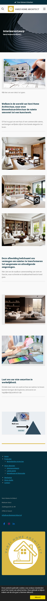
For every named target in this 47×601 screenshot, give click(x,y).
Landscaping (11, 471)
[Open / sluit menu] (44, 9)
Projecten (7, 459)
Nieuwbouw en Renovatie (16, 473)
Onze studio (8, 480)
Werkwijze (8, 477)
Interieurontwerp (13, 468)
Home (6, 456)
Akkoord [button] (37, 597)
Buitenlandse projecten (15, 461)
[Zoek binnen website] (2, 9)
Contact (7, 483)
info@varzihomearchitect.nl (12, 515)
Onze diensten (9, 466)
